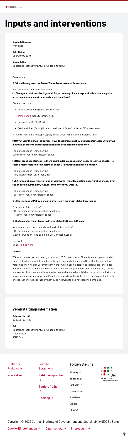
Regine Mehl (26, 244)
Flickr (73, 409)
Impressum (78, 428)
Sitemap (45, 398)
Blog (72, 403)
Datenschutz (54, 428)
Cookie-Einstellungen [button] (22, 428)
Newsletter (76, 391)
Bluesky (74, 372)
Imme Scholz (24, 115)
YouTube (75, 378)
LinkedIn (75, 384)
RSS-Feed (75, 397)
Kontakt (13, 375)
